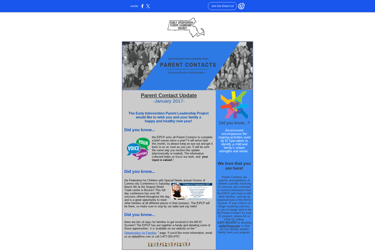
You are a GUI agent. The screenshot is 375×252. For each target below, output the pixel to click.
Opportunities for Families (140, 232)
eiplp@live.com (229, 225)
